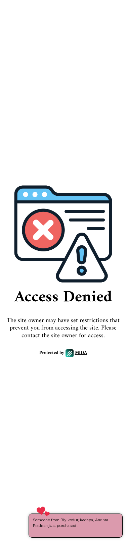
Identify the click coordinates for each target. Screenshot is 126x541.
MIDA (81, 353)
